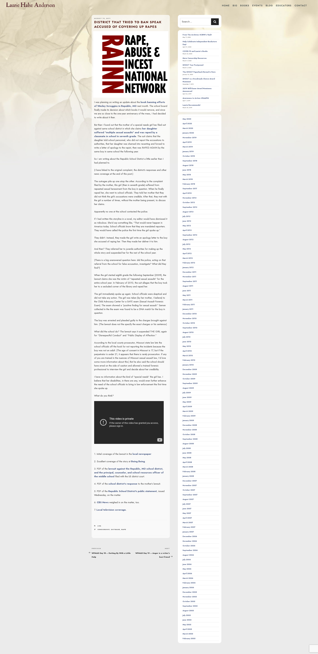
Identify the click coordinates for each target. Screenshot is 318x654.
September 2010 (190, 328)
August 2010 (188, 332)
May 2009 (187, 402)
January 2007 (188, 532)
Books (244, 5)
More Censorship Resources (195, 58)
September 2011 (190, 281)
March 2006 (188, 578)
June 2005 (187, 620)
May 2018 (187, 174)
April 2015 (187, 193)
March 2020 (188, 128)
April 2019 (187, 142)
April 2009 (187, 406)
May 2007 (187, 513)
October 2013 (189, 202)
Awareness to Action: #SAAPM (196, 98)
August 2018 (188, 165)
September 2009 (190, 383)
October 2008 (189, 434)
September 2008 (190, 439)
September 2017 (190, 188)
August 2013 (188, 212)
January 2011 (188, 309)
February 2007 (189, 527)
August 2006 (188, 555)
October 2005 (189, 601)
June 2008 (187, 453)
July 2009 (187, 392)
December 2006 (190, 536)
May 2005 (187, 624)
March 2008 (188, 467)
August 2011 (188, 286)
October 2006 (189, 545)
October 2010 (189, 323)
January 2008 (188, 476)
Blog (269, 5)
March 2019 (188, 147)
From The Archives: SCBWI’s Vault (197, 34)
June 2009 (187, 397)
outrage (115, 529)
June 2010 (187, 341)
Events (257, 5)
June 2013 (187, 221)
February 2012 (189, 263)
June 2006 (187, 564)
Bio (235, 5)
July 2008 (187, 448)
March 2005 (188, 634)
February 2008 (189, 471)
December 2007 (190, 481)
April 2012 (187, 253)
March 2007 (188, 522)
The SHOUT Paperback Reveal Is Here (199, 72)
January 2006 (188, 587)
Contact (301, 5)
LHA (99, 526)
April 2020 (187, 123)
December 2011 (189, 272)
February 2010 (189, 360)
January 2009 (188, 420)
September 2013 (190, 207)
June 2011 (187, 290)
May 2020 (187, 119)
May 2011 (187, 295)
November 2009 (190, 374)
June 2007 (187, 508)
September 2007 (190, 494)
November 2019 (190, 137)
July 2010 (186, 337)
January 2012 (188, 267)
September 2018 (190, 161)
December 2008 (190, 425)
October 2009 (189, 378)
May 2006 (187, 569)
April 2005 (187, 629)
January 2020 (188, 133)
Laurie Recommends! (191, 105)
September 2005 (190, 606)
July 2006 (187, 559)
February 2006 (189, 583)
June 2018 (187, 170)
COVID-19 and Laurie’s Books (195, 51)
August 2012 (188, 239)
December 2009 (190, 369)
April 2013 (187, 230)
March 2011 (187, 300)
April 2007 (187, 518)
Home (226, 5)
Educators (284, 5)
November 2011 (189, 276)
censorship (104, 529)
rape (123, 529)
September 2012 (190, 235)
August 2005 (188, 610)
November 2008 (190, 429)
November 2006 (190, 541)
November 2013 (189, 198)
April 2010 (187, 351)
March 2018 (188, 179)
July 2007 (187, 504)
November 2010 (190, 318)
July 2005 (187, 615)
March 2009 (188, 411)
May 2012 (187, 249)
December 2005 (190, 592)
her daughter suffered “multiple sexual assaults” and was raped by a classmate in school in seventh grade (125, 132)
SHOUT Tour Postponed (193, 65)
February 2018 (189, 184)
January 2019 (188, 151)
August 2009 (188, 388)
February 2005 (189, 638)
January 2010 (188, 365)
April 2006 (187, 573)
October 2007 (189, 490)
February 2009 (189, 416)
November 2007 (190, 485)
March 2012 (188, 258)
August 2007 (188, 499)
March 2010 (188, 355)
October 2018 (189, 156)
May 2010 (187, 346)
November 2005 (190, 596)
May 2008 (187, 457)
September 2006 (190, 550)
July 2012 (186, 244)
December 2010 (190, 313)
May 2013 (187, 225)
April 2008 (187, 462)
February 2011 (189, 304)
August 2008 (188, 443)
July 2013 (186, 216)
